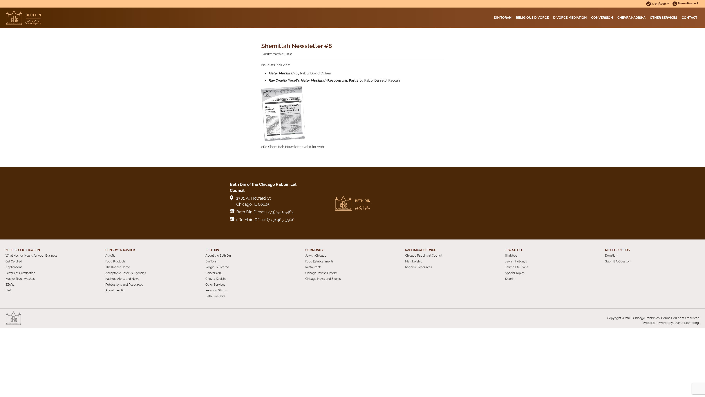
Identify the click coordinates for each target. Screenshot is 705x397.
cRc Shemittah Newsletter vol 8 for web (292, 147)
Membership (413, 261)
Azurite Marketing (686, 323)
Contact (689, 17)
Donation (611, 255)
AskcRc (110, 255)
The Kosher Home (117, 267)
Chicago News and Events (323, 278)
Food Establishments (319, 261)
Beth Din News (215, 296)
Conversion (602, 17)
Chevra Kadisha (631, 17)
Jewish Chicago (315, 255)
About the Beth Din (218, 255)
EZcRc (10, 284)
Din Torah (502, 17)
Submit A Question (617, 261)
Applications (14, 267)
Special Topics (515, 273)
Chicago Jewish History (321, 273)
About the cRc (115, 290)
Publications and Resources (124, 284)
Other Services (663, 17)
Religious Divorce (532, 17)
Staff (9, 290)
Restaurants (313, 267)
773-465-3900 (661, 3)
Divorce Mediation (570, 17)
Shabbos (511, 255)
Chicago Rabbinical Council (423, 255)
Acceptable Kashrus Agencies (125, 273)
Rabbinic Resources (418, 267)
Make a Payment (688, 3)
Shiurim (510, 278)
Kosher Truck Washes (20, 278)
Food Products (115, 261)
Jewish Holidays (516, 261)
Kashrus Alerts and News (122, 278)
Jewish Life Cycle (516, 267)
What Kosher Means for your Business (31, 255)
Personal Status (216, 290)
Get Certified (14, 261)
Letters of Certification (20, 273)
